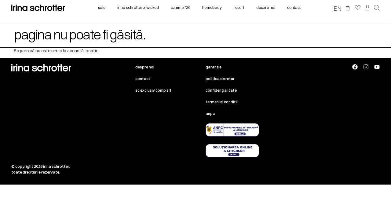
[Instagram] (366, 67)
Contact (142, 78)
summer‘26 (180, 7)
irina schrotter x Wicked (138, 7)
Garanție (213, 67)
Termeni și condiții (222, 102)
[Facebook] (355, 67)
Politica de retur (220, 78)
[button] (377, 8)
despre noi (265, 7)
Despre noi (144, 67)
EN (338, 9)
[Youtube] (377, 67)
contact (294, 7)
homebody (212, 7)
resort (239, 7)
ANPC (210, 113)
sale (101, 7)
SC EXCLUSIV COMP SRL (153, 90)
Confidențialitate (221, 90)
